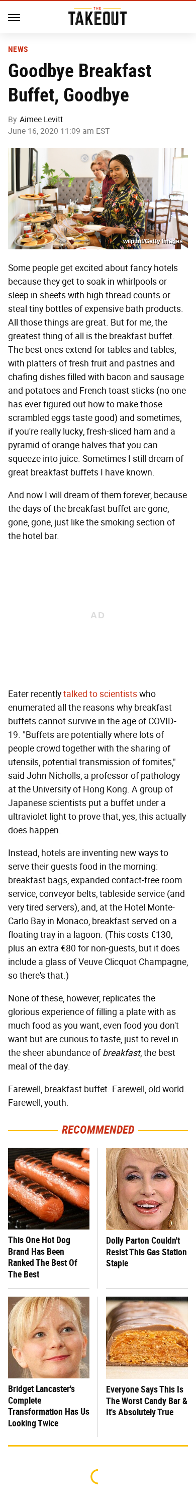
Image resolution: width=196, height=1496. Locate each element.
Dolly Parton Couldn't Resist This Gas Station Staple (146, 1251)
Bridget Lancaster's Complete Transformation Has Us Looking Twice (48, 1405)
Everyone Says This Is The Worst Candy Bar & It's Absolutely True (146, 1400)
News (18, 49)
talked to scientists (100, 694)
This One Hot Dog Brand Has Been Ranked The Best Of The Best (42, 1257)
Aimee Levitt (41, 119)
